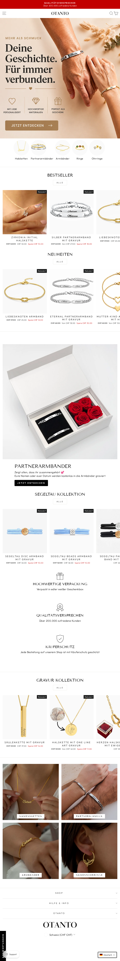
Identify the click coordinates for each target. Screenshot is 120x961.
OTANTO (59, 913)
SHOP (59, 893)
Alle (60, 182)
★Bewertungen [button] (3, 946)
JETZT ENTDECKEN (31, 483)
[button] (107, 955)
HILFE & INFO (59, 903)
